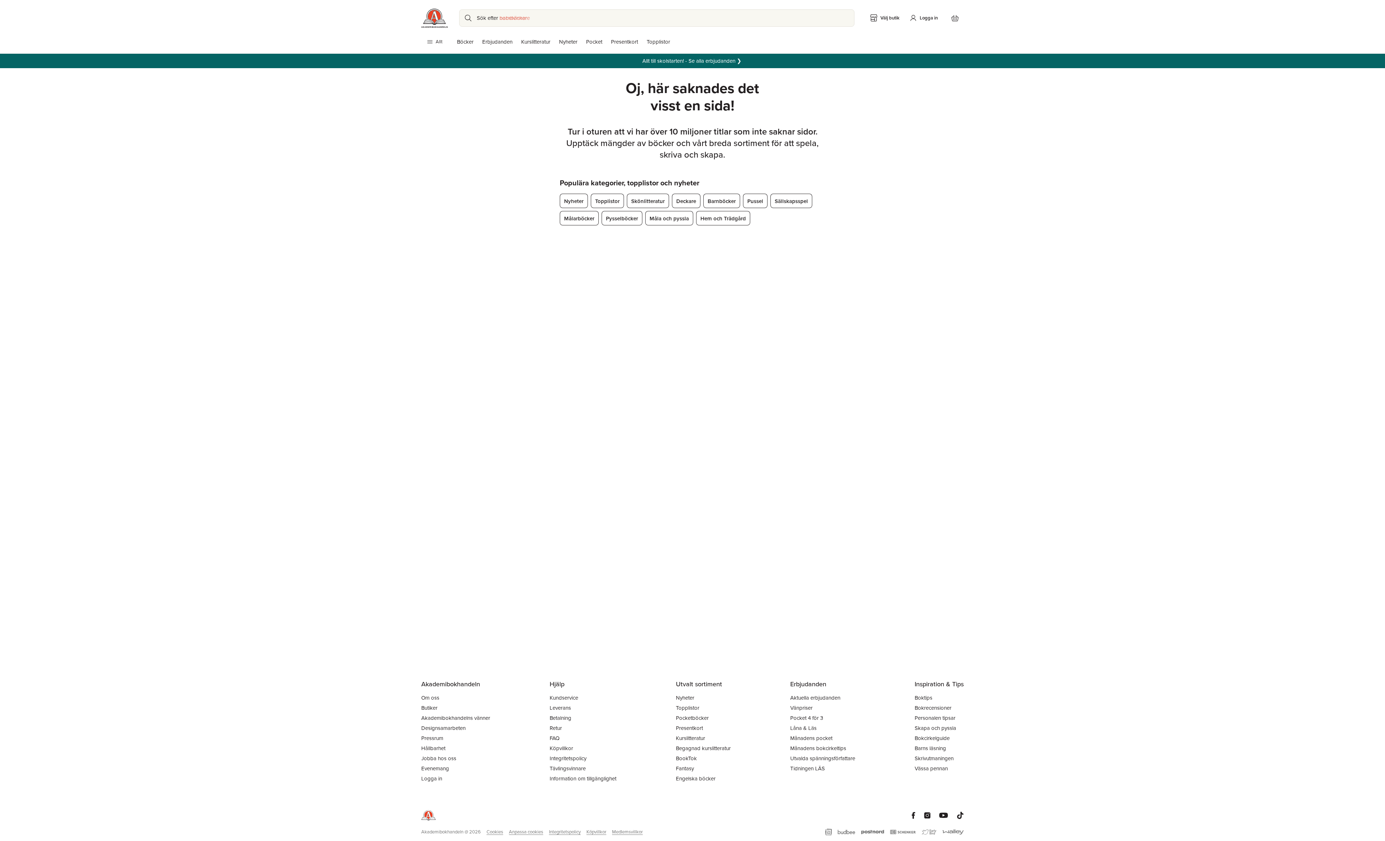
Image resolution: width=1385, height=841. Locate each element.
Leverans (560, 708)
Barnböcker (722, 201)
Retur (556, 728)
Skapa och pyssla (935, 728)
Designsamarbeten (443, 728)
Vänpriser (801, 708)
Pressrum (432, 738)
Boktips (923, 698)
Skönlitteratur (648, 201)
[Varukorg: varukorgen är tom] (955, 18)
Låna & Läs (803, 728)
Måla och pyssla (669, 218)
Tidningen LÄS (807, 768)
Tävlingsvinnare (568, 768)
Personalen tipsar (935, 718)
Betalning (560, 718)
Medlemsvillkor (627, 831)
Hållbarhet (433, 748)
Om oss (430, 698)
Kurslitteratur (535, 42)
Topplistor (658, 42)
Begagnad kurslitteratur (703, 748)
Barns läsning (930, 748)
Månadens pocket (811, 738)
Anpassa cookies (526, 831)
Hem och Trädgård (723, 218)
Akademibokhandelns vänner (455, 718)
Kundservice (564, 698)
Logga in (431, 779)
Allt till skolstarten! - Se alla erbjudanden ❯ (692, 61)
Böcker (465, 42)
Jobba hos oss (438, 758)
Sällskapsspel (791, 201)
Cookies (495, 831)
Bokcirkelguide (932, 738)
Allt (439, 41)
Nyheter (568, 42)
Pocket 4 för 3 (806, 718)
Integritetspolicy (568, 758)
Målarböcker (579, 218)
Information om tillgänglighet (583, 779)
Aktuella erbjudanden (815, 698)
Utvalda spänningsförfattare (822, 758)
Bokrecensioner (933, 708)
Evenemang (435, 768)
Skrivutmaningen (934, 758)
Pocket (594, 42)
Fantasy (685, 768)
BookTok (686, 758)
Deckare (686, 201)
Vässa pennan (931, 768)
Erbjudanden (497, 42)
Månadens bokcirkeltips (818, 748)
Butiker (429, 708)
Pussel (755, 201)
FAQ (554, 738)
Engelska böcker (696, 779)
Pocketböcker (692, 718)
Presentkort (624, 42)
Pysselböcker (622, 218)
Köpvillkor (561, 748)
